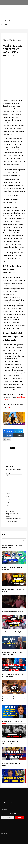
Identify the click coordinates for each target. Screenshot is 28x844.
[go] (24, 540)
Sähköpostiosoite (10, 497)
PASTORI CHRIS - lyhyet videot (19, 40)
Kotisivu (8, 503)
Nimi (7, 491)
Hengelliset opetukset (7, 40)
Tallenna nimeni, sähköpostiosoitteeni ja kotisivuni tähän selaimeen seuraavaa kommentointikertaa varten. (13, 515)
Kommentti (9, 473)
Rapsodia (8, 832)
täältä (9, 407)
